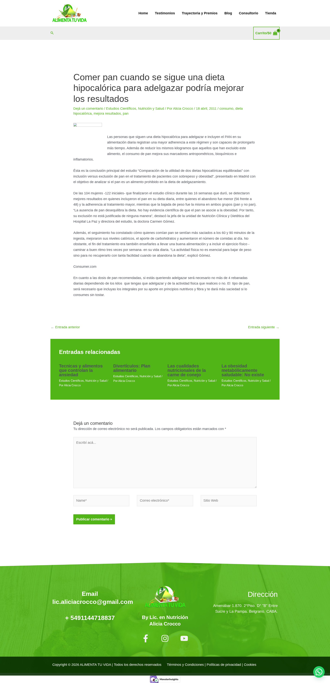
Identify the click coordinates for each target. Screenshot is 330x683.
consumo (226, 108)
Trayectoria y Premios (200, 13)
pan (126, 113)
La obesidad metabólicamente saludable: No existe (243, 370)
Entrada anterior (65, 327)
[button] (52, 33)
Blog (228, 13)
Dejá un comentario (88, 108)
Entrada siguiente (263, 327)
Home (143, 13)
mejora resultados (107, 113)
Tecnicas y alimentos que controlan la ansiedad (81, 370)
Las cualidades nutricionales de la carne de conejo (186, 370)
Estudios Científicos (121, 108)
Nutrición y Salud (151, 108)
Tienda (270, 13)
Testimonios (165, 13)
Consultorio (248, 13)
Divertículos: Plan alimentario (131, 368)
